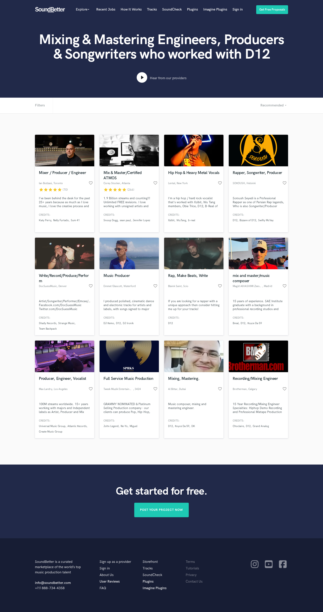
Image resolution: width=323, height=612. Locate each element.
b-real (191, 220)
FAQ (103, 588)
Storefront (150, 562)
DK (193, 426)
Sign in (237, 9)
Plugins (192, 9)
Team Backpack (48, 328)
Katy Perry (45, 220)
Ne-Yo (124, 426)
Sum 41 (75, 220)
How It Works (131, 9)
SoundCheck (172, 9)
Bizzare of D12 (248, 220)
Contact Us (194, 582)
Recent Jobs (105, 9)
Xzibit (171, 220)
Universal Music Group (52, 426)
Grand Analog (261, 426)
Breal (236, 323)
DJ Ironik (128, 323)
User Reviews (110, 582)
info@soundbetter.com (53, 583)
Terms (190, 562)
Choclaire (238, 426)
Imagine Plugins (215, 9)
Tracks (152, 9)
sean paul (125, 220)
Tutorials (192, 568)
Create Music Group (50, 431)
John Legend (111, 426)
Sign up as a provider (115, 562)
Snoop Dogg (110, 220)
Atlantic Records (77, 426)
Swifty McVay (266, 220)
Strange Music (66, 323)
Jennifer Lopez (141, 220)
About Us (107, 575)
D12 (235, 220)
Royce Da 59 (254, 323)
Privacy (191, 575)
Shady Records (47, 323)
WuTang (181, 220)
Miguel (133, 426)
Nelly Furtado (61, 220)
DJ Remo (108, 323)
